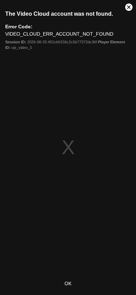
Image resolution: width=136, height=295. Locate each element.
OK (68, 283)
